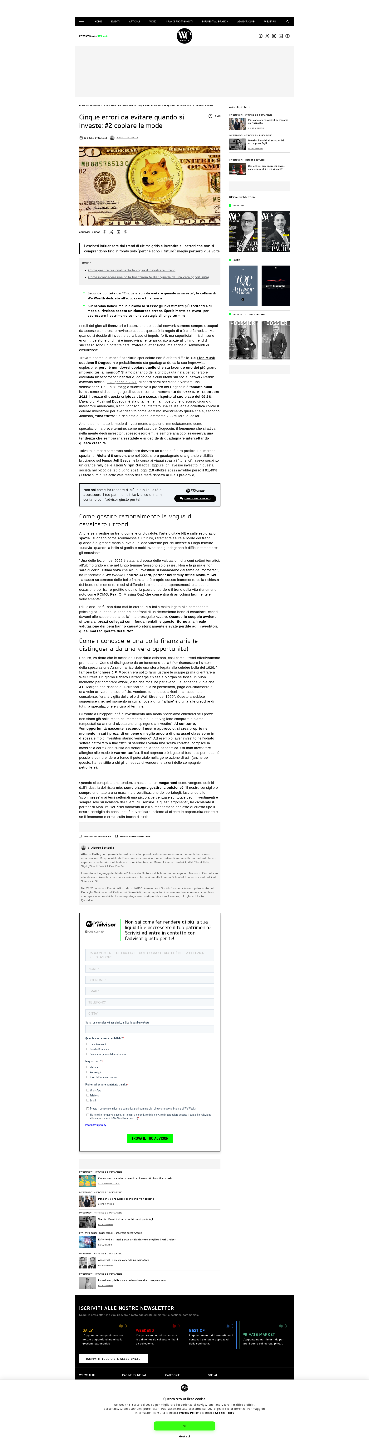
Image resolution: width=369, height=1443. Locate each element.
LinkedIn (118, 232)
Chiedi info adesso (197, 498)
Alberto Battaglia (127, 138)
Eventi (115, 21)
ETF (81, 1233)
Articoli (134, 21)
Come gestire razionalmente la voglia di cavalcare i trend (131, 270)
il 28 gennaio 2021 (122, 382)
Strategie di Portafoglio (119, 105)
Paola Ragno (105, 1225)
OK (185, 1426)
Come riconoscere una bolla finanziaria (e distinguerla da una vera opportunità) (148, 277)
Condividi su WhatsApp (125, 232)
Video (152, 21)
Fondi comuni (106, 1233)
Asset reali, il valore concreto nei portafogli (123, 1259)
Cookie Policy (224, 1413)
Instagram (274, 36)
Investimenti (94, 105)
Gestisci (184, 1436)
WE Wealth (184, 36)
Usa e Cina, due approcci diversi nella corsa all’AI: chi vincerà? (266, 167)
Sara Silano (105, 1245)
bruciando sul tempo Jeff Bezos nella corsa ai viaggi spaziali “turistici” (135, 460)
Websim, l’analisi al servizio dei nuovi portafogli (126, 1219)
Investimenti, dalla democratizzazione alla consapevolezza (132, 1280)
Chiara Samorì (106, 1204)
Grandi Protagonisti (179, 21)
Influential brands (215, 21)
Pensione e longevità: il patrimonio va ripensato (126, 1198)
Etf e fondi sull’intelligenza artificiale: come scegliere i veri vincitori (137, 1239)
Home (98, 21)
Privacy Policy (189, 1413)
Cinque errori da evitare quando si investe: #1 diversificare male (135, 1178)
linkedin (280, 36)
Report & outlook (255, 160)
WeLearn (270, 21)
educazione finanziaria (97, 836)
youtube (287, 36)
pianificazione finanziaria (135, 836)
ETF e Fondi (91, 1233)
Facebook (260, 36)
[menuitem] (87, 36)
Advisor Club (246, 21)
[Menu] (82, 21)
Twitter (111, 232)
